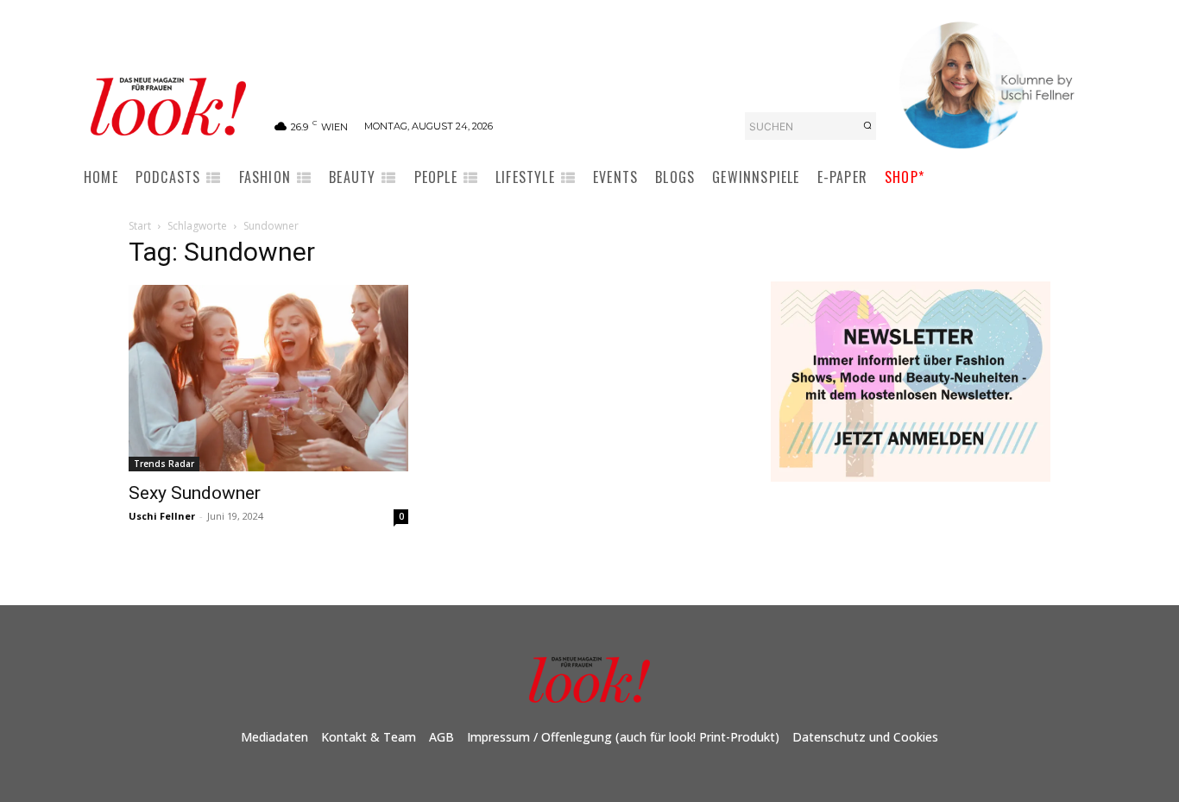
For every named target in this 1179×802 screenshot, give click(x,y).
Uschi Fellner (162, 515)
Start (140, 225)
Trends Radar (164, 464)
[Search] (867, 126)
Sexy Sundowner (195, 493)
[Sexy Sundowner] (268, 378)
